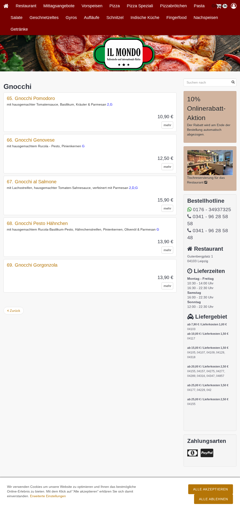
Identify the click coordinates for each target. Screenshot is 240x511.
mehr (167, 125)
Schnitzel (115, 17)
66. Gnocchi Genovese (31, 140)
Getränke (19, 29)
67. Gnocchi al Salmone (31, 181)
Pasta (199, 6)
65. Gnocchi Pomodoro (31, 98)
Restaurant (26, 6)
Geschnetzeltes (44, 17)
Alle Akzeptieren (210, 489)
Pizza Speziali (140, 6)
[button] (233, 6)
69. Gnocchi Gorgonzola (32, 265)
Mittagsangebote (59, 6)
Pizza (114, 6)
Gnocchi (219, 6)
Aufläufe (91, 17)
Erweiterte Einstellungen (48, 496)
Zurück (14, 310)
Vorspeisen (92, 6)
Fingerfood (176, 17)
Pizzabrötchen (173, 6)
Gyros (71, 17)
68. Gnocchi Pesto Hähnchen (37, 223)
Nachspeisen (206, 17)
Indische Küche (145, 17)
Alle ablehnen (213, 499)
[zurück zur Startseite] (8, 6)
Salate (16, 17)
